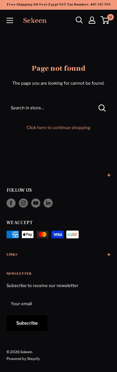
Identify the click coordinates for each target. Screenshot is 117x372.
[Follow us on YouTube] (35, 203)
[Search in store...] (102, 107)
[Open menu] (9, 20)
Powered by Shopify (23, 358)
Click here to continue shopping (58, 127)
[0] (105, 20)
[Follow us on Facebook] (11, 203)
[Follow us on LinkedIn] (48, 203)
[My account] (92, 20)
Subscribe (27, 323)
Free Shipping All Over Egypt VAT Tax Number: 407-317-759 (58, 4)
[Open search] (79, 20)
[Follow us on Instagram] (23, 203)
